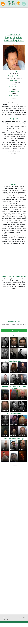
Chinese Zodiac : (14, 91)
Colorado (11, 83)
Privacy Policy (21, 617)
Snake (14, 93)
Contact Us (20, 619)
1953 (16, 74)
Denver (6, 83)
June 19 (12, 74)
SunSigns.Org (5, 619)
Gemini (14, 89)
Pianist (14, 44)
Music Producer (10, 78)
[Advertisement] (14, 552)
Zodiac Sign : (14, 87)
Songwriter (19, 78)
